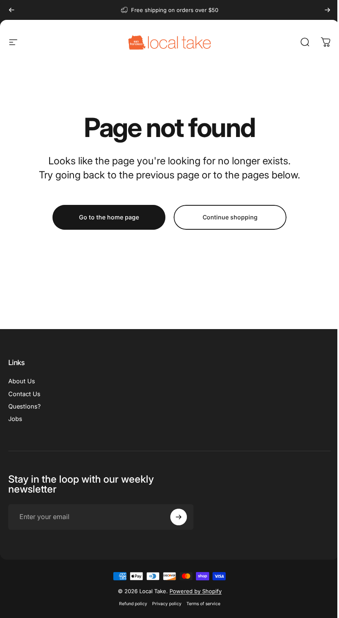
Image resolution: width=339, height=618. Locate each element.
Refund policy (133, 603)
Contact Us (24, 394)
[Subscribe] (178, 517)
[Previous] (11, 10)
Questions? (24, 406)
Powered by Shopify (196, 591)
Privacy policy (166, 603)
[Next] (327, 10)
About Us (21, 381)
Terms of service (203, 603)
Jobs (15, 419)
